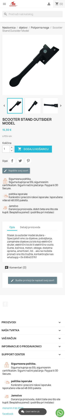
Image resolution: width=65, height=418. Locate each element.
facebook (7, 413)
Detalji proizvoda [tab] (30, 227)
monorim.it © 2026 (13, 408)
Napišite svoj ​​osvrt (18, 170)
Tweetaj (20, 161)
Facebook (5, 304)
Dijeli (12, 161)
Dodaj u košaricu (33, 149)
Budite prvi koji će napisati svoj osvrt (34, 280)
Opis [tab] (12, 227)
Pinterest (28, 161)
